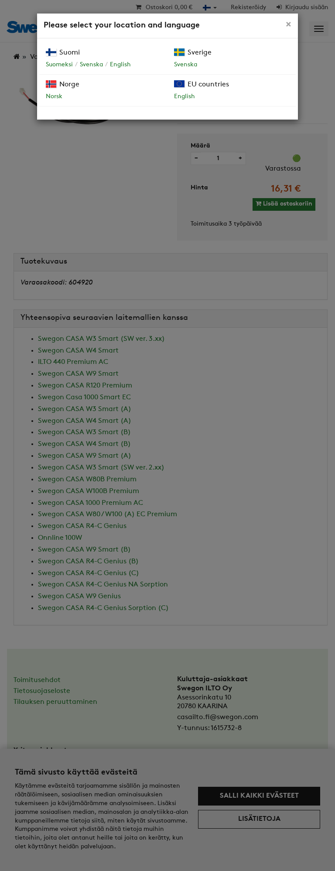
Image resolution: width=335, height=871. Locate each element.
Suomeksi (59, 65)
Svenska (91, 65)
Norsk (54, 96)
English (120, 65)
